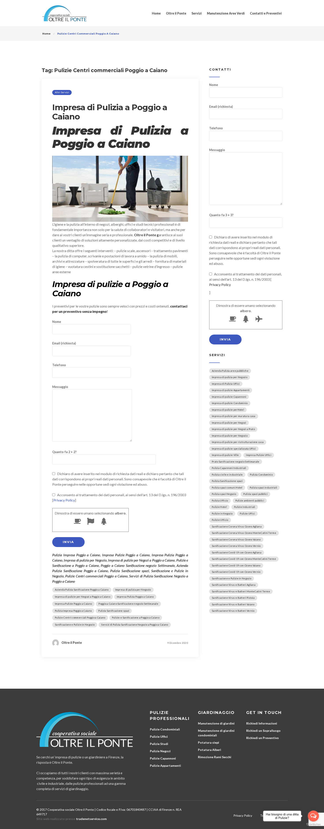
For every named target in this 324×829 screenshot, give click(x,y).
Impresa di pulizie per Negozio (230, 435)
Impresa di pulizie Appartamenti (231, 390)
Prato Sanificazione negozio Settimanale (235, 461)
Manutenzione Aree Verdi (226, 13)
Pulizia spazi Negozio (224, 493)
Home (156, 13)
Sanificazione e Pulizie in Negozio (75, 624)
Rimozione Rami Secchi (214, 757)
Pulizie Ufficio (220, 519)
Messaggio (60, 387)
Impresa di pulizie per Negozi (229, 422)
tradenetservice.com (91, 819)
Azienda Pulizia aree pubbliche (230, 370)
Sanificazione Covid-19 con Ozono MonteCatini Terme (244, 558)
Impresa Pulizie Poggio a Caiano (73, 603)
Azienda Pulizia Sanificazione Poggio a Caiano (82, 589)
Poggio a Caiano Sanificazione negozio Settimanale (128, 603)
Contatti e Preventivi (266, 13)
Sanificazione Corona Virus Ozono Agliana (237, 526)
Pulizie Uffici (247, 513)
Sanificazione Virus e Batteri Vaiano (233, 604)
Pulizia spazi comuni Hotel (227, 487)
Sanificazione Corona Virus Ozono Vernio (236, 545)
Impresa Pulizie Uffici (258, 455)
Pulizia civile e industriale (227, 474)
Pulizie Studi (159, 744)
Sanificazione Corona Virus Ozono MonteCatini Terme (244, 532)
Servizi (197, 13)
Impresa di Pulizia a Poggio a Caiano (109, 111)
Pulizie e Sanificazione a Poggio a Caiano (135, 617)
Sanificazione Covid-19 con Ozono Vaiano (236, 565)
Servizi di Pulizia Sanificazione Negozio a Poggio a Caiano (134, 624)
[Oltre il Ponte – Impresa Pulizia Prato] (64, 13)
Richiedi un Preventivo (262, 738)
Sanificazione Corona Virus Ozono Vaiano (236, 539)
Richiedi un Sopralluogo (263, 730)
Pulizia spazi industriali (263, 487)
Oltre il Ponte (176, 13)
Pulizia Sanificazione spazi (113, 610)
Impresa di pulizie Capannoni (229, 396)
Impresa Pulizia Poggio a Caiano (135, 596)
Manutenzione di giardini (216, 723)
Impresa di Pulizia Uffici (226, 383)
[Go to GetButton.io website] (313, 824)
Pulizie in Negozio (222, 513)
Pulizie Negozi (160, 751)
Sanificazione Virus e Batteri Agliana (233, 584)
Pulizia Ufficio (220, 500)
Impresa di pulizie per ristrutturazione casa (238, 442)
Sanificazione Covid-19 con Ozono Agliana (236, 552)
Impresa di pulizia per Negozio (133, 589)
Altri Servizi (62, 92)
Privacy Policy (64, 500)
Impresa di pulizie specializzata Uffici (234, 448)
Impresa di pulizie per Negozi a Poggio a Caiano (82, 596)
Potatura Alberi (209, 750)
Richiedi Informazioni (261, 723)
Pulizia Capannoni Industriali (229, 468)
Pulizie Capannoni (163, 758)
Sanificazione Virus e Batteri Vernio (233, 610)
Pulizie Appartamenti (165, 765)
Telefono (59, 365)
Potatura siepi (208, 742)
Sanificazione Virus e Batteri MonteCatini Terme (241, 591)
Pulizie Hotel (219, 506)
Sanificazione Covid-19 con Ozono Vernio (236, 571)
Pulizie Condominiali (165, 729)
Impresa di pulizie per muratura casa (233, 416)
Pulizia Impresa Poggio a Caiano (73, 610)
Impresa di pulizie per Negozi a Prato (233, 429)
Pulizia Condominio (261, 474)
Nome (56, 322)
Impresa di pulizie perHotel (228, 409)
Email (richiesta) (64, 343)
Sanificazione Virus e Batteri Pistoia (233, 597)
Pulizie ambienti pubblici (249, 500)
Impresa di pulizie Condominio (230, 403)
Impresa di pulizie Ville (225, 455)
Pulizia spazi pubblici (255, 493)
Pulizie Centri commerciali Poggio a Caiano (80, 617)
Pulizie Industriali (244, 506)
